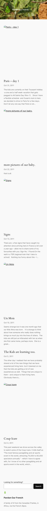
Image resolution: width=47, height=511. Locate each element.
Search (38, 486)
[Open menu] (41, 9)
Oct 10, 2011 (9, 323)
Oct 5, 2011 (8, 356)
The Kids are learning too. (19, 352)
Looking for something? (13, 482)
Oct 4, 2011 (8, 443)
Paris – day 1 (11, 81)
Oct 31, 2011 (9, 85)
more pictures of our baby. (19, 165)
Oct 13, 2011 (9, 239)
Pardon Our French (20, 10)
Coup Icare (10, 438)
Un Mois (9, 318)
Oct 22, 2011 (9, 169)
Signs (7, 234)
